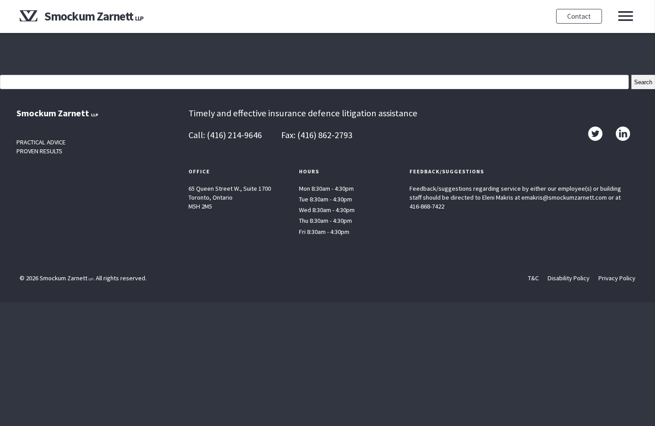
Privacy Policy (616, 278)
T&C (533, 278)
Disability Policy (569, 278)
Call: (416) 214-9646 (225, 135)
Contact (579, 16)
